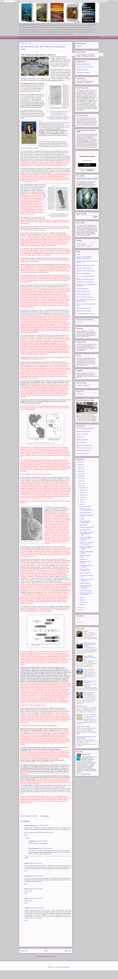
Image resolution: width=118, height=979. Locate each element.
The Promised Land (84, 529)
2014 (79, 610)
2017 (79, 483)
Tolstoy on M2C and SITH (83, 294)
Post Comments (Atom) (49, 956)
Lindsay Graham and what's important (89, 693)
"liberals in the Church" (82, 434)
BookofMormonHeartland (83, 450)
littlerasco (27, 863)
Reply (25, 834)
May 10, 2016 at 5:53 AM (46, 848)
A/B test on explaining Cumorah (85, 279)
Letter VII (78, 46)
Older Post (67, 951)
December (83, 487)
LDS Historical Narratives (83, 72)
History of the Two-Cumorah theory (84, 570)
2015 (79, 607)
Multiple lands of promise (83, 726)
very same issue (42, 453)
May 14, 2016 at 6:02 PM (36, 888)
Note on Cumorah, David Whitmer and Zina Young (86, 548)
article (62, 124)
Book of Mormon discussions (84, 445)
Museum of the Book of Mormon (85, 67)
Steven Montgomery (29, 825)
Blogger (67, 967)
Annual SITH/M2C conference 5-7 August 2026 (90, 657)
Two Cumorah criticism (82, 453)
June (81, 502)
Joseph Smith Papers (82, 69)
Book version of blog (85, 512)
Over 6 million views (89, 669)
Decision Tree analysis (90, 714)
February (82, 602)
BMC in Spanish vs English (83, 311)
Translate (89, 246)
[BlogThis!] (43, 816)
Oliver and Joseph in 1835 (86, 527)
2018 (79, 481)
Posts (80, 619)
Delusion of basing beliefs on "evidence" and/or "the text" (84, 257)
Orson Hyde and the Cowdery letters (85, 521)
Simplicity (82, 518)
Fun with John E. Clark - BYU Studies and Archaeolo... (86, 587)
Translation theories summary (84, 297)
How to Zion (79, 394)
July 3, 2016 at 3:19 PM (38, 908)
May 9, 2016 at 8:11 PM (36, 863)
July (81, 499)
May (81, 504)
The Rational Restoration (83, 64)
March (82, 600)
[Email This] (41, 816)
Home (46, 951)
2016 (79, 485)
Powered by (83, 170)
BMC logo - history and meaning (85, 265)
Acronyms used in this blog (83, 268)
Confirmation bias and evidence (85, 281)
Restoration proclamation (83, 431)
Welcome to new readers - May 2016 (86, 580)
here (52, 64)
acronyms (79, 322)
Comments (82, 622)
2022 (79, 471)
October (82, 492)
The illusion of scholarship (83, 308)
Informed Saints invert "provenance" (90, 681)
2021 (79, 474)
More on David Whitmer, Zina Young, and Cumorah (86, 539)
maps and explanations (82, 385)
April (81, 597)
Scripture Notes (80, 437)
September (83, 495)
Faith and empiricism (85, 573)
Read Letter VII (83, 559)
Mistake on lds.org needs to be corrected (86, 543)
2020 (79, 476)
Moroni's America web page (84, 448)
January (82, 604)
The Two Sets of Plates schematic (85, 276)
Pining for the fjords (84, 583)
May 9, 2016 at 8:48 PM (37, 876)
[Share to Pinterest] (48, 816)
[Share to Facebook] (46, 816)
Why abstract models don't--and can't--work (86, 509)
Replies (28, 838)
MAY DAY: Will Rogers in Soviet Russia (86, 593)
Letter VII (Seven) (81, 442)
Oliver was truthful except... (83, 273)
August (82, 497)
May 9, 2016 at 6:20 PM (42, 825)
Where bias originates (82, 288)
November (83, 490)
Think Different (83, 525)
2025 (79, 464)
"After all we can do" (81, 706)
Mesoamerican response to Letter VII (86, 566)
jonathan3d (32, 841)
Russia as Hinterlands (85, 590)
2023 (79, 469)
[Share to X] (45, 816)
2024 (79, 467)
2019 (79, 478)
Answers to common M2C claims (85, 270)
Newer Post (23, 951)
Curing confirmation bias (83, 291)
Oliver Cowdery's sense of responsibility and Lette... (86, 533)
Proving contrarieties (85, 506)
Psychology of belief (81, 439)
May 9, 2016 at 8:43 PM (41, 841)
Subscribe (87, 165)
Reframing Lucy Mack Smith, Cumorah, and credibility (90, 644)
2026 (79, 462)
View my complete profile (83, 774)
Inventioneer (27, 908)
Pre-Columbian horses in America (85, 313)
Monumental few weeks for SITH (86, 179)
